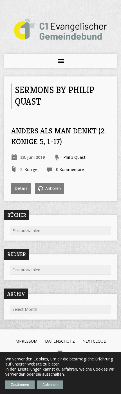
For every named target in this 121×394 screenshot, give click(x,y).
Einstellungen (30, 369)
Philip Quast (74, 157)
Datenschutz (60, 341)
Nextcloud (94, 341)
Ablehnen (50, 384)
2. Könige (28, 169)
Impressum (25, 341)
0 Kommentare (70, 169)
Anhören (52, 188)
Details (21, 188)
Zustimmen (20, 384)
